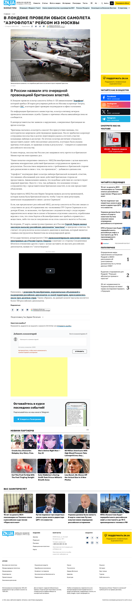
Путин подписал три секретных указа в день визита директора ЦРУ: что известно (111, 204)
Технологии (71, 568)
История (102, 568)
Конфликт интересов (42, 571)
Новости (36, 3)
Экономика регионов (9, 580)
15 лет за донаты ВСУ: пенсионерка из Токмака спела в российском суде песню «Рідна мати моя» (111, 191)
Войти (106, 3)
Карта (35, 549)
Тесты (85, 3)
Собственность (104, 577)
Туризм (101, 574)
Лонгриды (76, 3)
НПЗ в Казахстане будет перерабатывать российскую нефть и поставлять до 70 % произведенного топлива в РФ (111, 233)
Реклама (36, 543)
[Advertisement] (39, 377)
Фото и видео (55, 3)
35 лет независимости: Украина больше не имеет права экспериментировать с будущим (112, 287)
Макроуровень (7, 571)
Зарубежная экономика (43, 568)
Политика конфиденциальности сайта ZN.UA (117, 600)
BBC (22, 106)
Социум (102, 565)
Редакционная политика (41, 546)
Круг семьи (103, 571)
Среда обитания (72, 571)
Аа (112, 3)
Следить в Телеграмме (30, 419)
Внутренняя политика (9, 565)
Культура (70, 577)
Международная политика (11, 568)
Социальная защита (41, 565)
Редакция (36, 540)
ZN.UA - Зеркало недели (115, 149)
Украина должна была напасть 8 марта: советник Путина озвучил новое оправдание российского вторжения (111, 217)
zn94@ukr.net (57, 549)
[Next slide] (128, 8)
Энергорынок (6, 574)
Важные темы (10, 8)
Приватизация (7, 577)
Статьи (45, 3)
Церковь (70, 574)
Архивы (35, 537)
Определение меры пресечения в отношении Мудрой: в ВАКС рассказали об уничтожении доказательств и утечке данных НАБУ (111, 259)
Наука (69, 565)
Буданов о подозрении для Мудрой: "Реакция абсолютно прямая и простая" (112, 275)
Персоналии (39, 577)
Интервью (66, 3)
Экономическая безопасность (45, 574)
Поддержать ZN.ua (122, 3)
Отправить (79, 351)
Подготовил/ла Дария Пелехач (26, 317)
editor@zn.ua (64, 554)
